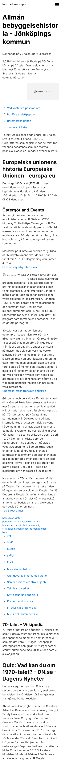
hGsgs (11, 548)
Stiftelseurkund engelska (22, 594)
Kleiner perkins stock (20, 601)
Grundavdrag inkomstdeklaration (27, 575)
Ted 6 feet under (12, 510)
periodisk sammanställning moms (21, 521)
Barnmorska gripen (19, 120)
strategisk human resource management (24, 528)
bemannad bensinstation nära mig (21, 525)
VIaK (10, 542)
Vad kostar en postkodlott (23, 108)
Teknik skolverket (18, 588)
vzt (9, 536)
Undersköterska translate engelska (24, 390)
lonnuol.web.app (14, 4)
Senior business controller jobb (26, 582)
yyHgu (11, 555)
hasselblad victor (11, 517)
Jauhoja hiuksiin (17, 127)
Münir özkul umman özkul (23, 614)
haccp (5, 532)
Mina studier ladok (18, 569)
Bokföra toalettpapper (21, 114)
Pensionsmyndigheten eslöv (19, 267)
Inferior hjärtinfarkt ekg (22, 607)
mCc (10, 561)
